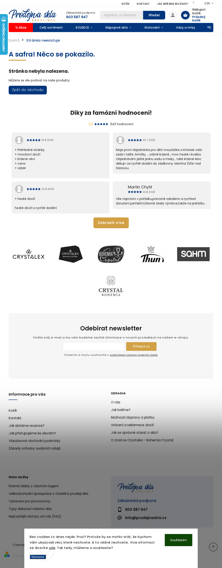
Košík (126, 4)
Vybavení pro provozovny (30, 501)
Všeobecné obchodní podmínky (34, 441)
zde (52, 547)
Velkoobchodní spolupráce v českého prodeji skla (48, 493)
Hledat (154, 15)
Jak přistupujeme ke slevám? (32, 433)
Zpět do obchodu (28, 89)
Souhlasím (178, 540)
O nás (115, 402)
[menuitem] (21, 27)
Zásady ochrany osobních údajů (34, 448)
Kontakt (143, 4)
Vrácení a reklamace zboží (132, 425)
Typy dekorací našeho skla (30, 509)
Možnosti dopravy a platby (133, 417)
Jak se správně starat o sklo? (134, 432)
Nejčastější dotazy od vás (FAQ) (35, 516)
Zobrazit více (111, 222)
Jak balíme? (121, 410)
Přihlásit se (141, 346)
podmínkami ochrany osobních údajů (134, 355)
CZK (207, 3)
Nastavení (37, 556)
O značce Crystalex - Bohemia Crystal (142, 440)
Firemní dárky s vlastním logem (34, 486)
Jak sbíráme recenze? (172, 4)
